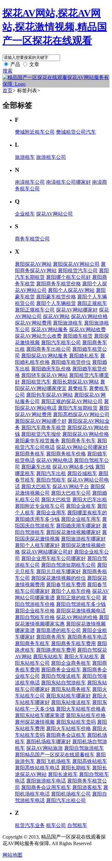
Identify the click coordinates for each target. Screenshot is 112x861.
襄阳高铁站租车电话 (37, 767)
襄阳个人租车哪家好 (37, 545)
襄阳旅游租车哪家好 (83, 538)
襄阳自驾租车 (51, 480)
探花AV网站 (56, 316)
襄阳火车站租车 (81, 656)
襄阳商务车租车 (32, 643)
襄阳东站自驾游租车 (63, 682)
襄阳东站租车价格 (86, 715)
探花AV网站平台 (70, 486)
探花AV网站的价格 (77, 617)
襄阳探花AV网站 (33, 264)
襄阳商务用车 (51, 637)
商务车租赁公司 (32, 238)
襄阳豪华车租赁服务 (37, 440)
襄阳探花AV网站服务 (44, 355)
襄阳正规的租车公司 (78, 597)
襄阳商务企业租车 (61, 669)
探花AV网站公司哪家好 (82, 447)
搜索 (7, 71)
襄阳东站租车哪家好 (68, 695)
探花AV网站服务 (49, 329)
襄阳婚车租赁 (78, 336)
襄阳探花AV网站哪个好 (41, 421)
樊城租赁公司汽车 (76, 132)
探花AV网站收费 (87, 329)
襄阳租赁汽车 (36, 381)
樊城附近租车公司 (35, 132)
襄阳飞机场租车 (53, 761)
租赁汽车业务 (30, 825)
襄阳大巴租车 (36, 486)
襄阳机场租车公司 (71, 794)
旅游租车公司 (51, 157)
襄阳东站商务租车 (71, 689)
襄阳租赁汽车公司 (78, 270)
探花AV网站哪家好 (77, 309)
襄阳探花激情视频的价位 (58, 578)
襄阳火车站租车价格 (68, 728)
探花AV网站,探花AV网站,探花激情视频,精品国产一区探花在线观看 (54, 26)
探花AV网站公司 (54, 213)
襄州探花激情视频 (35, 722)
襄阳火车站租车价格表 (81, 708)
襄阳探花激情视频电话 (81, 610)
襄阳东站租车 (48, 656)
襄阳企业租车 (81, 506)
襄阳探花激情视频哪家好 (73, 532)
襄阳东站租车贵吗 (76, 722)
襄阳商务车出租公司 (48, 349)
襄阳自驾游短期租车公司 (68, 565)
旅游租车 (25, 157)
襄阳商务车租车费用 (73, 643)
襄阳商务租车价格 (66, 453)
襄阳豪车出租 (36, 466)
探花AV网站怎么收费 (38, 336)
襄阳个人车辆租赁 (56, 303)
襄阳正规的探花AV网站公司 (72, 401)
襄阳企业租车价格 (35, 610)
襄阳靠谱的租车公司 (58, 630)
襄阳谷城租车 (82, 473)
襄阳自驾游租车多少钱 (81, 604)
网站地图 (12, 855)
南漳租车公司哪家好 (68, 182)
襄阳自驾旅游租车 (84, 748)
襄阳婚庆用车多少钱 (37, 519)
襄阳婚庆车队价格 (51, 368)
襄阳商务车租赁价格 (58, 283)
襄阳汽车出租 (51, 473)
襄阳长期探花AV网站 (75, 381)
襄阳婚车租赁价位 (71, 362)
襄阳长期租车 (76, 767)
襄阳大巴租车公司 (71, 493)
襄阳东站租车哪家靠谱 (40, 715)
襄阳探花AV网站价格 (85, 434)
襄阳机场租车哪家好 (48, 741)
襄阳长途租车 (63, 774)
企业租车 (25, 213)
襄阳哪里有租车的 (87, 512)
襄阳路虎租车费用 (56, 650)
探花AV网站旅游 (44, 748)
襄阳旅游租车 (68, 323)
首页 (7, 90)
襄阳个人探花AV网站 (71, 290)
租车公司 (56, 825)
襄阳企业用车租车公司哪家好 (53, 558)
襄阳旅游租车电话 (46, 780)
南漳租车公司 (30, 182)
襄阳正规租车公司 (35, 309)
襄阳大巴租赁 (56, 499)
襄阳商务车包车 (78, 440)
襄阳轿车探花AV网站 (44, 375)
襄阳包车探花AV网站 (49, 394)
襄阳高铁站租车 (89, 761)
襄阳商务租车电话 (87, 637)
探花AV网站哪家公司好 (47, 551)
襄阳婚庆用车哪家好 (78, 525)
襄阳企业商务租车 (71, 663)
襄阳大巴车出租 (89, 499)
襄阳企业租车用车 (81, 519)
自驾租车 (77, 825)
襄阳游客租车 (87, 787)
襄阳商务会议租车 (66, 735)
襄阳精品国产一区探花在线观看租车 (55, 754)
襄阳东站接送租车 (71, 702)
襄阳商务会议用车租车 (46, 787)
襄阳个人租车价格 (71, 591)
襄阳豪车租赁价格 (56, 296)
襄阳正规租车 (92, 303)
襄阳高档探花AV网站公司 (81, 414)
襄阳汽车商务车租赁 (43, 427)
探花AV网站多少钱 (73, 466)
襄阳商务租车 (30, 453)
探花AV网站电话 (54, 460)
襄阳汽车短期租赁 (78, 408)
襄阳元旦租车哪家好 (58, 571)
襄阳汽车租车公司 (61, 342)
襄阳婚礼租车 (84, 355)
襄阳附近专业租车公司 (40, 506)
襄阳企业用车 (51, 512)
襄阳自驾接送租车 (61, 676)
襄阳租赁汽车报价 (41, 434)
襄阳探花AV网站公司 (76, 264)
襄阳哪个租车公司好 (68, 277)
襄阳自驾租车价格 (35, 617)
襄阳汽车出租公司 (66, 800)
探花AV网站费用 (33, 323)
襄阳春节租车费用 (66, 584)
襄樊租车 (78, 388)
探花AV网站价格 (89, 316)
